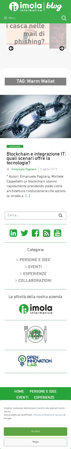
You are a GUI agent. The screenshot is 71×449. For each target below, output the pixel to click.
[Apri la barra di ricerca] (64, 19)
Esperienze (14, 147)
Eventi (35, 267)
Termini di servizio (53, 415)
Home (19, 392)
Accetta (35, 431)
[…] (27, 196)
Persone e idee (35, 260)
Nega (36, 442)
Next (61, 48)
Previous (11, 48)
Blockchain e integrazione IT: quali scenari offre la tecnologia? (36, 159)
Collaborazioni (34, 281)
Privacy (38, 415)
